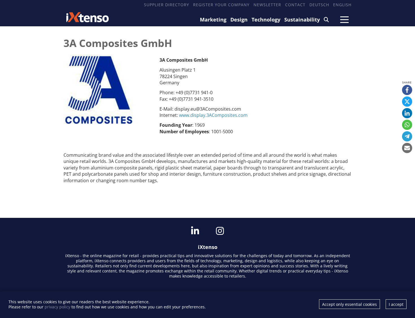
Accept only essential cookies (349, 304)
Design (239, 19)
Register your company (221, 4)
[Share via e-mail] (407, 148)
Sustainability (302, 19)
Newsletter (267, 4)
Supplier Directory (166, 4)
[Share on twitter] (407, 101)
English (342, 4)
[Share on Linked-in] (407, 113)
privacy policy (57, 307)
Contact (295, 4)
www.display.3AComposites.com (213, 115)
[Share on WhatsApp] (407, 125)
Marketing (213, 19)
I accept (396, 304)
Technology (266, 19)
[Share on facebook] (407, 90)
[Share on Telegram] (407, 136)
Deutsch (319, 4)
